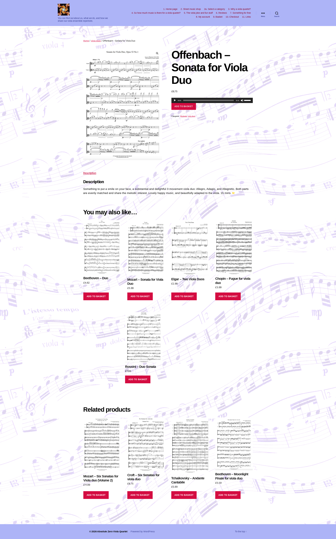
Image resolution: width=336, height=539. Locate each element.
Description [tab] (89, 173)
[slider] (247, 100)
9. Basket (217, 17)
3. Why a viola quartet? (239, 9)
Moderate (183, 116)
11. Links (246, 17)
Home (86, 40)
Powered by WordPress (143, 531)
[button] (157, 53)
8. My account (203, 17)
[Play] (175, 100)
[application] (212, 100)
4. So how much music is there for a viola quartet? (156, 13)
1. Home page (170, 9)
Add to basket (183, 106)
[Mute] (242, 100)
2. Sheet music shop (191, 9)
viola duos (96, 40)
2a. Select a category (214, 9)
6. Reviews (221, 13)
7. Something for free (240, 13)
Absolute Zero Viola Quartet (112, 531)
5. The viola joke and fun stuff (198, 13)
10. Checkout (232, 17)
